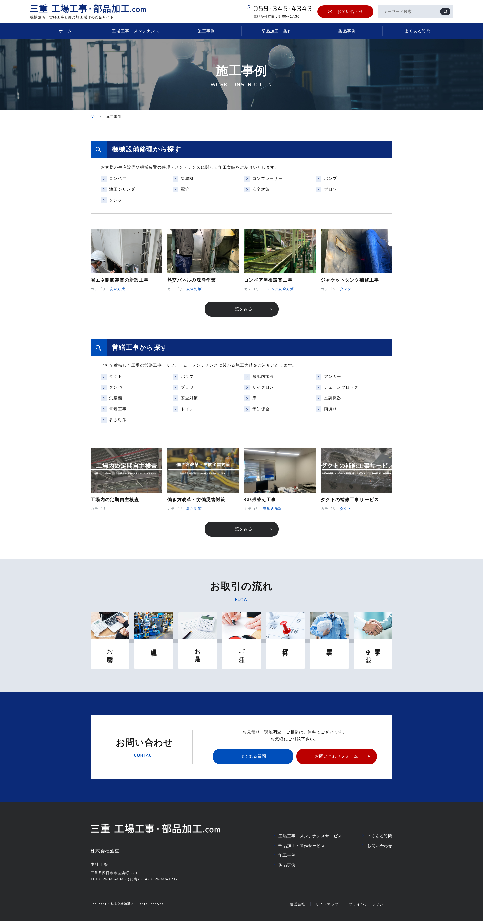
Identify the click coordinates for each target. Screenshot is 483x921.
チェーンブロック (341, 387)
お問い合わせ (379, 846)
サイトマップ (327, 904)
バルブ (187, 376)
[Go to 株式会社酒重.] (93, 117)
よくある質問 (418, 31)
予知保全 (261, 409)
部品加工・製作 (277, 31)
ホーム (65, 31)
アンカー (332, 376)
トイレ (187, 409)
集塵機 (187, 178)
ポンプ (330, 178)
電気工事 (118, 409)
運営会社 (297, 904)
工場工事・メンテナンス (136, 31)
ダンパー (118, 387)
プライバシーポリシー (368, 904)
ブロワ (330, 189)
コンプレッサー (267, 178)
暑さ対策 (118, 420)
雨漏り (330, 409)
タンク (115, 200)
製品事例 (347, 31)
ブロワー (189, 387)
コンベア (118, 178)
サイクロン (263, 387)
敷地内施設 (263, 376)
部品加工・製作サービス (301, 846)
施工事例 (206, 31)
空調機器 (332, 398)
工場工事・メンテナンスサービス (310, 836)
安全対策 (261, 189)
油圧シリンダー (124, 189)
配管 (185, 189)
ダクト (115, 376)
